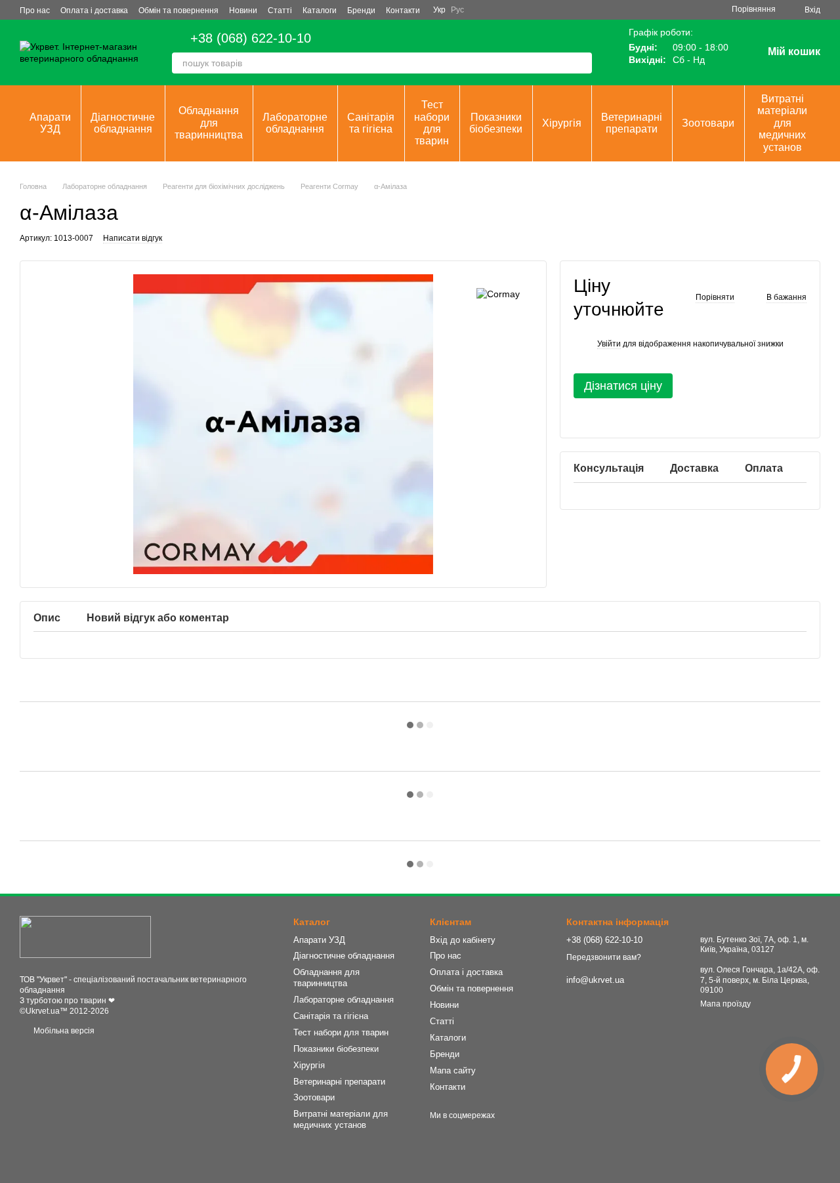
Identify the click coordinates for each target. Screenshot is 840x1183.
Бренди (361, 10)
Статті (280, 10)
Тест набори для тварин (432, 122)
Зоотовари (708, 123)
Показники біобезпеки (495, 123)
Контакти (403, 10)
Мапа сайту (453, 1070)
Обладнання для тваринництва (209, 122)
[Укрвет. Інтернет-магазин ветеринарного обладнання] (85, 937)
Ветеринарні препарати (631, 123)
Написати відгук (132, 238)
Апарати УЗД (50, 123)
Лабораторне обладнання (294, 123)
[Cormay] (498, 293)
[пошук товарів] (581, 62)
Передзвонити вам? (603, 957)
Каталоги (320, 10)
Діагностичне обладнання (123, 123)
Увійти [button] (609, 343)
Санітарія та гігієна (370, 123)
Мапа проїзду (725, 1003)
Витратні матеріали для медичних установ (782, 123)
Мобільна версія (63, 1030)
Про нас (35, 10)
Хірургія (561, 123)
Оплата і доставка (94, 10)
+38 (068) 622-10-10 (250, 38)
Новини (243, 10)
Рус (457, 10)
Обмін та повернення (178, 10)
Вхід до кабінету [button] (462, 940)
